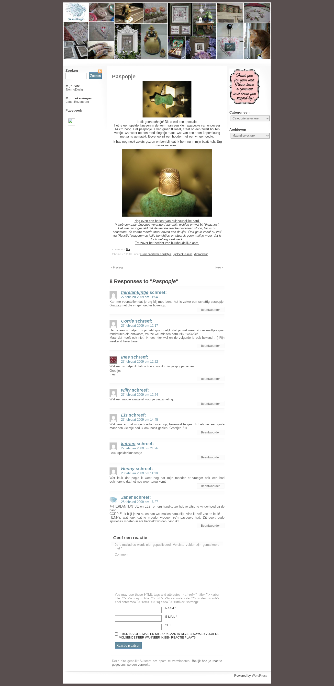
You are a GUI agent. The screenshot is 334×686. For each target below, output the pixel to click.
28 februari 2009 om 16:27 (139, 502)
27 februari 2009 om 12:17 (139, 325)
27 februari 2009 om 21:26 (139, 448)
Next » (219, 267)
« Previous (117, 267)
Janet (127, 497)
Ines (125, 357)
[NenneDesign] (71, 125)
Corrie (127, 321)
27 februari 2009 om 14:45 (139, 419)
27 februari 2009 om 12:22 (139, 361)
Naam (170, 608)
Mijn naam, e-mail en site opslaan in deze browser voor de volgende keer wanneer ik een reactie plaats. (169, 635)
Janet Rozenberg (77, 102)
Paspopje (123, 76)
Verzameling (201, 254)
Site (168, 625)
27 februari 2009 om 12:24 (139, 394)
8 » (128, 249)
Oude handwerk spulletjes (155, 254)
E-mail (171, 616)
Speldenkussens (182, 254)
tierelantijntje (134, 292)
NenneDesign (75, 89)
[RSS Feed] (100, 71)
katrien (128, 443)
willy (126, 390)
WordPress (259, 675)
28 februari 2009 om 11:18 (139, 473)
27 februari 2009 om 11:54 (139, 297)
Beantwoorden (211, 310)
